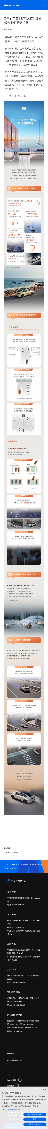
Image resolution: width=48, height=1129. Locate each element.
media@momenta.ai (11, 852)
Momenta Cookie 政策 (11, 1109)
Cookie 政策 (11, 1080)
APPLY (8, 868)
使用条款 (10, 1086)
